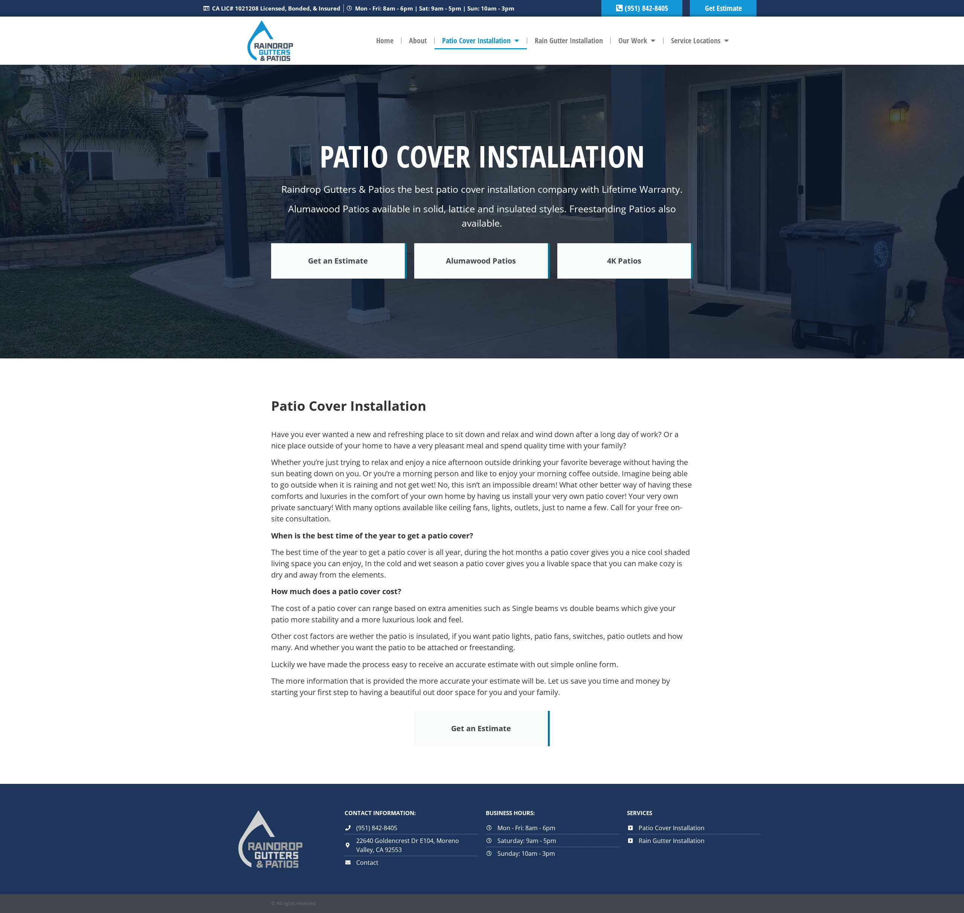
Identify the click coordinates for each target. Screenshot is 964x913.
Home (385, 40)
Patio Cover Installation (476, 40)
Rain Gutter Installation (569, 40)
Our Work (632, 40)
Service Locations (695, 40)
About (418, 40)
